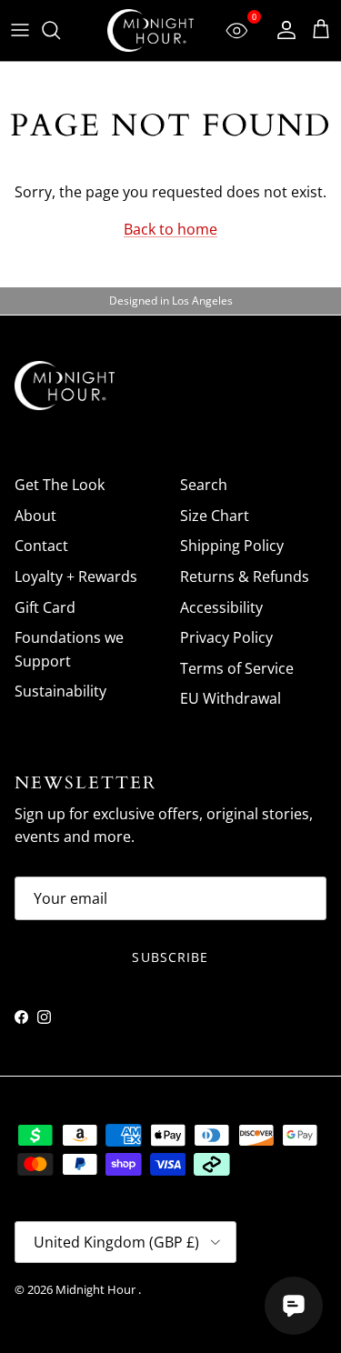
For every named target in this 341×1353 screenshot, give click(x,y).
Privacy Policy (226, 637)
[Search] (60, 30)
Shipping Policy (232, 546)
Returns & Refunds (244, 576)
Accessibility (221, 607)
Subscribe (170, 957)
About (35, 516)
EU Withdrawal (230, 698)
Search (203, 485)
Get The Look (60, 485)
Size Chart (214, 516)
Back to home (170, 229)
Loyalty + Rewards (76, 576)
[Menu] (20, 30)
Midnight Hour (96, 1289)
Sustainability (60, 691)
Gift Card (45, 607)
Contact (41, 546)
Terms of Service (237, 668)
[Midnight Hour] (150, 30)
